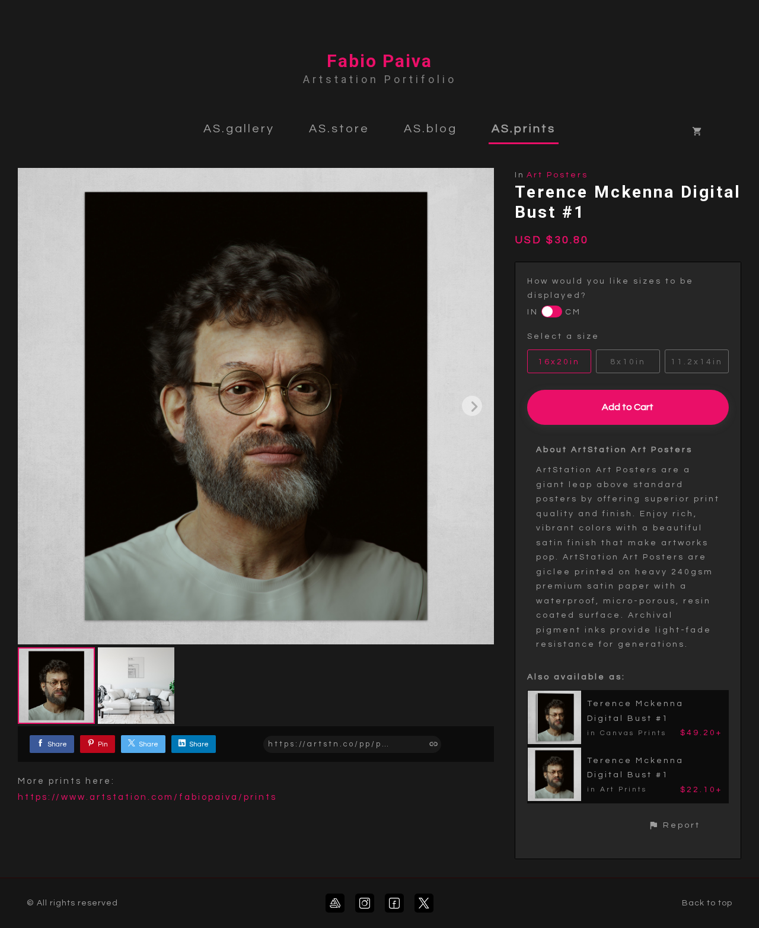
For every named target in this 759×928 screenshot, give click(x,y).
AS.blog (430, 129)
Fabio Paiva (379, 60)
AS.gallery (239, 129)
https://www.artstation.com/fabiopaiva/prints (147, 797)
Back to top (707, 903)
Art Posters (557, 175)
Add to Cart (627, 407)
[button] (674, 825)
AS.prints (524, 129)
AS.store (339, 129)
